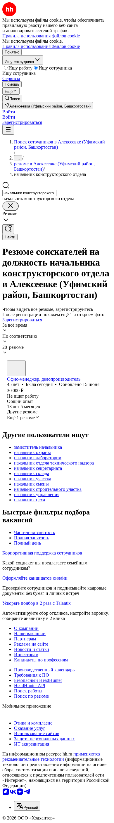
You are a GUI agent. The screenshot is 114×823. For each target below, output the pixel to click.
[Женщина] (16, 368)
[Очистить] (10, 206)
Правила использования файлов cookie (41, 46)
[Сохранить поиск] (8, 229)
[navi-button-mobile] (8, 130)
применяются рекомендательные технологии (51, 756)
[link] (12, 98)
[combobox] (29, 193)
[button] (8, 111)
